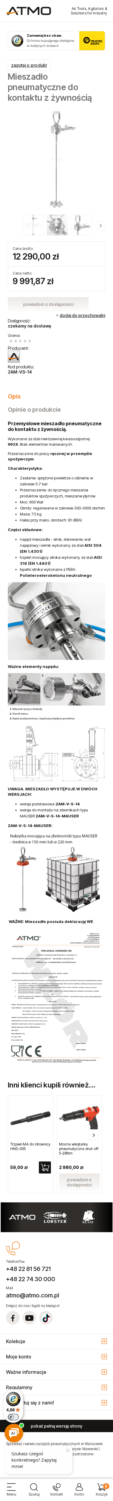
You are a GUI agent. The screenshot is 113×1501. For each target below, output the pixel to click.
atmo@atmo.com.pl (32, 1295)
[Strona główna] (28, 11)
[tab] (56, 396)
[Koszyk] (101, 1492)
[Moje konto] (79, 1492)
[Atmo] (14, 357)
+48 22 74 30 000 (30, 1279)
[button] (11, 1492)
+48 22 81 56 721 (28, 1268)
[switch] (13, 1417)
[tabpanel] (56, 745)
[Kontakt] (56, 1492)
